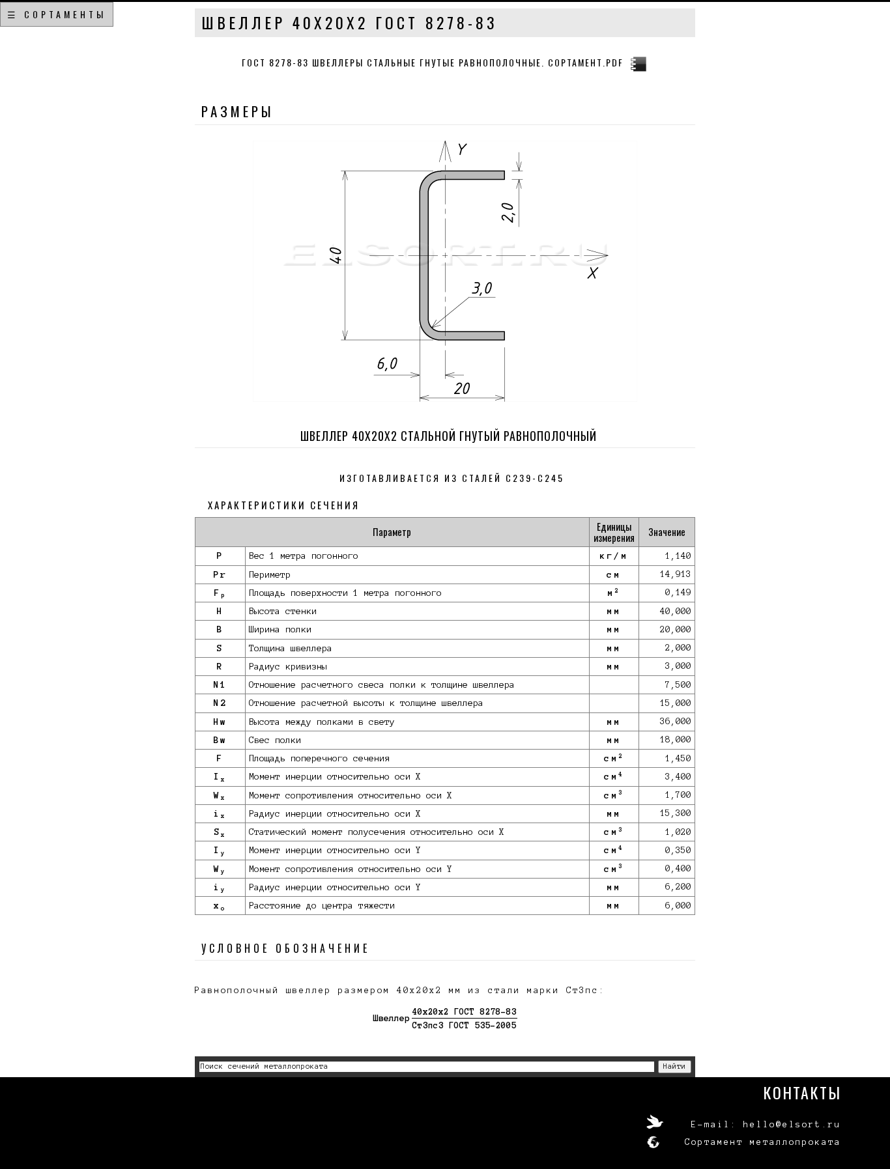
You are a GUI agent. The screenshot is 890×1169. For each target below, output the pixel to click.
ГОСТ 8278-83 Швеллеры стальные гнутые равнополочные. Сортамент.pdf (433, 62)
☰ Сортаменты (56, 14)
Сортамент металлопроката (763, 1142)
